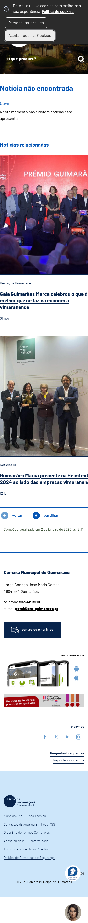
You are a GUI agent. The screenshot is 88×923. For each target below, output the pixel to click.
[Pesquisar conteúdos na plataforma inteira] (81, 59)
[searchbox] (44, 59)
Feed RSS (48, 824)
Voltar (17, 515)
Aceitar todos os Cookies (29, 36)
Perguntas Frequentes (67, 753)
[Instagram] (78, 737)
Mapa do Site (13, 816)
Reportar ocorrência (68, 760)
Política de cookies (58, 12)
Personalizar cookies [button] (26, 23)
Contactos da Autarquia (20, 824)
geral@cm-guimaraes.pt (36, 609)
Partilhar (51, 515)
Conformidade (38, 841)
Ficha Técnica (36, 816)
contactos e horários (37, 629)
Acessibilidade (14, 841)
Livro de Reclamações (19, 801)
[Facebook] (45, 737)
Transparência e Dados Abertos (26, 849)
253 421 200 (29, 602)
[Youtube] (67, 737)
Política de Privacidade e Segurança (29, 858)
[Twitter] (56, 737)
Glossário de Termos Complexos (27, 832)
